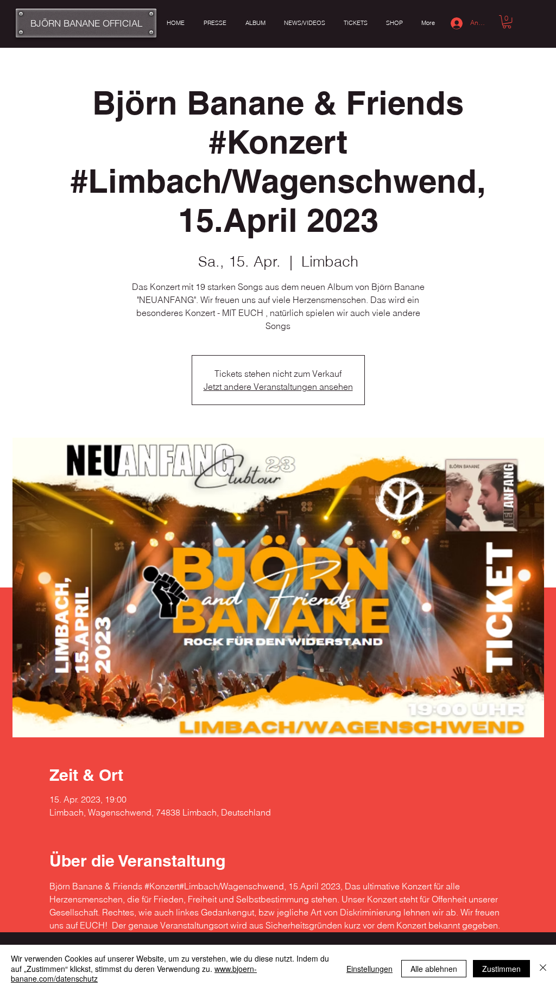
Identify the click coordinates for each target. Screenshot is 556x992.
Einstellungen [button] (369, 968)
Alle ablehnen (433, 968)
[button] (507, 21)
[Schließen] (542, 968)
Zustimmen (501, 968)
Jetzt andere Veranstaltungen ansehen (278, 386)
